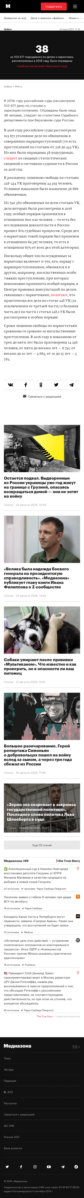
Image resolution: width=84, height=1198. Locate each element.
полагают (59, 295)
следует (10, 158)
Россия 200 (11, 1136)
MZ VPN (9, 1125)
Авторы (9, 1069)
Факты (18, 86)
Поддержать (54, 6)
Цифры (8, 86)
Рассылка (10, 1103)
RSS (9, 1092)
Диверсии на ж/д (15, 17)
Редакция (10, 1080)
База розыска (13, 1148)
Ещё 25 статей (42, 845)
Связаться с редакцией (44, 396)
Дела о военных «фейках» (47, 17)
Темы (7, 1058)
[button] (75, 6)
